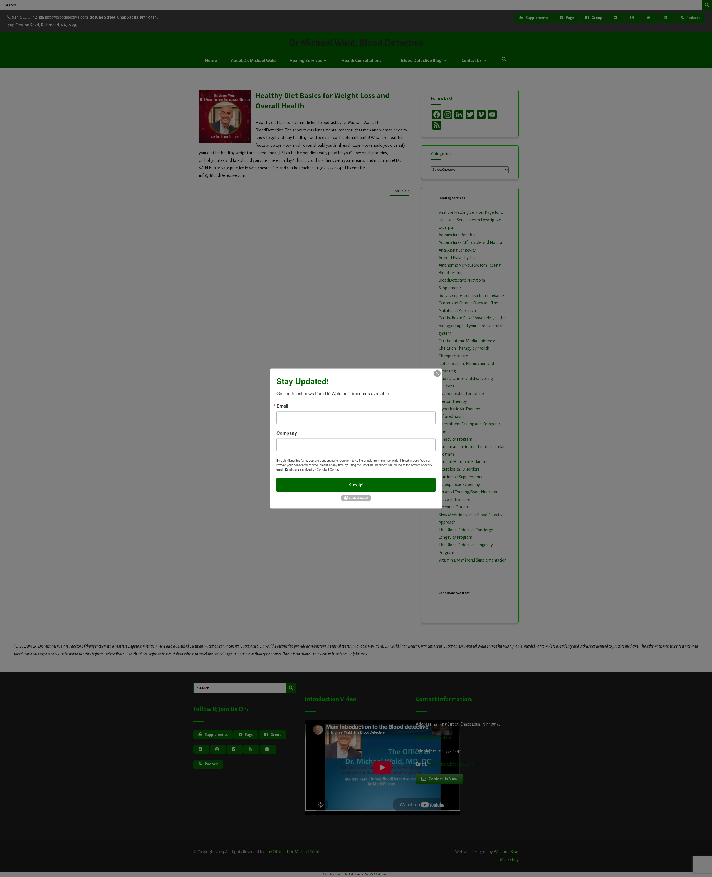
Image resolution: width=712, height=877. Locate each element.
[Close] (437, 373)
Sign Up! (356, 485)
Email (282, 405)
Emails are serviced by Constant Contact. (313, 469)
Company (286, 433)
